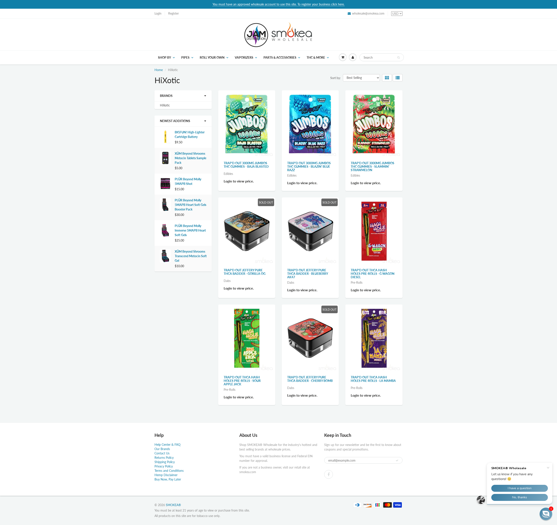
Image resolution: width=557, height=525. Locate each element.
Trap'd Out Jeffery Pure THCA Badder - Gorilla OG (244, 271)
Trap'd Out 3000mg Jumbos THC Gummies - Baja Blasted (246, 164)
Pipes (185, 57)
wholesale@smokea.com (368, 13)
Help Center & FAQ (167, 444)
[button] (546, 514)
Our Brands (162, 449)
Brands (166, 96)
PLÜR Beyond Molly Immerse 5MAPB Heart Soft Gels (190, 230)
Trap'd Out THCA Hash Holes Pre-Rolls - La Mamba (373, 379)
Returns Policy (164, 457)
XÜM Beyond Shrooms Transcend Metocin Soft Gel (191, 256)
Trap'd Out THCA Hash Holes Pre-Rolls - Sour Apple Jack (242, 380)
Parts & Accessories (279, 57)
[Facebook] (328, 474)
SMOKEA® (173, 505)
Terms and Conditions (169, 470)
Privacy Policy (163, 466)
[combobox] (381, 57)
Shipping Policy (164, 462)
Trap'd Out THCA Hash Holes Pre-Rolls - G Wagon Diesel (372, 273)
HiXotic (165, 105)
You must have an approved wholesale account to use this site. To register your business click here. (278, 4)
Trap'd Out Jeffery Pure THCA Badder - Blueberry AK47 (307, 273)
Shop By (164, 57)
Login (157, 13)
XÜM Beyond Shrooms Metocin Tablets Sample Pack (190, 158)
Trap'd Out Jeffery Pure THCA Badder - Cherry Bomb (310, 379)
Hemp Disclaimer (166, 475)
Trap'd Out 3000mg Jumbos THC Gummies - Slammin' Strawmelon (372, 166)
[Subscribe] (397, 460)
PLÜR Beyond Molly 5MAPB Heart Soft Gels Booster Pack (190, 204)
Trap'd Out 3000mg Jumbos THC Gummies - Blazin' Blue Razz (309, 166)
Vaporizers (244, 57)
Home (158, 70)
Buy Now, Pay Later (167, 479)
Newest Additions (175, 121)
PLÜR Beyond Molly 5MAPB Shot (188, 181)
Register (173, 13)
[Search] (398, 57)
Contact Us (161, 453)
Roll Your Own (212, 57)
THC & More (316, 57)
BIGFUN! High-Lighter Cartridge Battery (190, 134)
